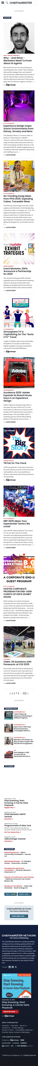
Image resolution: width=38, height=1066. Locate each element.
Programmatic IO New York (17, 825)
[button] (2, 2)
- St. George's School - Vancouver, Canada (17, 862)
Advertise (5, 1026)
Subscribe (14, 1026)
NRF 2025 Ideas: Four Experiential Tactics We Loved (17, 524)
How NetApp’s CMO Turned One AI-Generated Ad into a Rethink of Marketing (22, 755)
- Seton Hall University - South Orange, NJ (18, 887)
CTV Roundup (8, 329)
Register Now (9, 808)
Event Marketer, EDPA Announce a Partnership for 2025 (17, 271)
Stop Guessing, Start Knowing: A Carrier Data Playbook (16, 803)
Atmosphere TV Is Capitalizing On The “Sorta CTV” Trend (19, 334)
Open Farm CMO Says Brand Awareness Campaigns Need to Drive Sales (22, 730)
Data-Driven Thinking (11, 55)
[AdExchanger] (11, 85)
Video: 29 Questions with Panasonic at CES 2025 (17, 663)
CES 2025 (6, 659)
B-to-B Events (8, 123)
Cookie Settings (17, 1028)
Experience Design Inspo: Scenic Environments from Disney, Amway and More (19, 128)
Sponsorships (8, 390)
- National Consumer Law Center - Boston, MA (19, 879)
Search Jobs (24, 894)
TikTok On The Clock (15, 463)
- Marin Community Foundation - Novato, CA (17, 854)
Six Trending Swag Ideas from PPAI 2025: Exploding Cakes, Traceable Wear (18, 199)
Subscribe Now (18, 916)
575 (24, 693)
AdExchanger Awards (15, 838)
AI (14, 750)
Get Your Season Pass (12, 832)
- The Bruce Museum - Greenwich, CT (18, 870)
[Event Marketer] (11, 155)
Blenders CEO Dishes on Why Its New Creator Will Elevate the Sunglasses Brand (23, 742)
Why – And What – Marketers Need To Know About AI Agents (18, 60)
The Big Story (8, 460)
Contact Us (6, 1028)
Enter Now (8, 819)
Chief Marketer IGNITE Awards (15, 815)
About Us (23, 1026)
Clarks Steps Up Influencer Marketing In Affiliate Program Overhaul (23, 717)
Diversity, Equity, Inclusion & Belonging (16, 1032)
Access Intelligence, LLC (14, 1055)
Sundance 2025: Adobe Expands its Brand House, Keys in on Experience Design (18, 396)
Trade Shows (8, 266)
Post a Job (10, 894)
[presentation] (19, 38)
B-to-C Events (8, 586)
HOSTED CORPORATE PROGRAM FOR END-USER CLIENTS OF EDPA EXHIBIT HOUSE (18, 593)
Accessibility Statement (24, 1030)
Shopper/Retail (19, 712)
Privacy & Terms (8, 1030)
